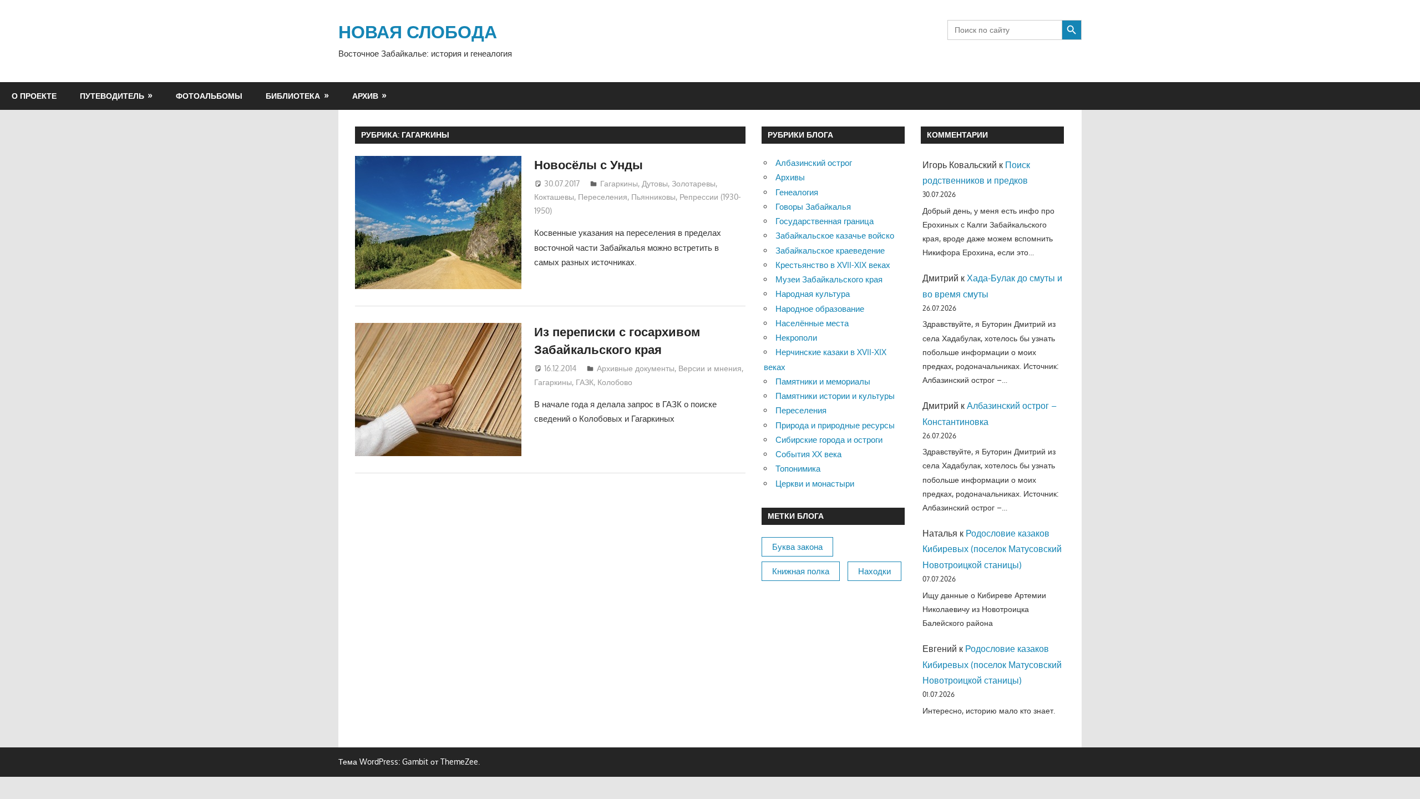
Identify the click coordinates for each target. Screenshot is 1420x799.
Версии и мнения (710, 368)
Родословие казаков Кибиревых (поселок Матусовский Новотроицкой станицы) (992, 549)
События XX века (808, 454)
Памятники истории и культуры (835, 396)
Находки (874, 571)
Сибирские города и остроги (829, 439)
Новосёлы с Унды (588, 164)
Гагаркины (619, 183)
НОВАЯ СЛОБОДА (417, 31)
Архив (365, 95)
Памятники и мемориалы (822, 381)
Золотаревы (694, 183)
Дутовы (655, 183)
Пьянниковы (653, 196)
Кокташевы (554, 196)
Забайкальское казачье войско (834, 235)
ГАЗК (585, 382)
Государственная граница (824, 221)
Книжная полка (800, 571)
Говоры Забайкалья (813, 206)
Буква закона (797, 547)
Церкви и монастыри (814, 483)
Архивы (790, 177)
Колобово (614, 382)
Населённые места (812, 323)
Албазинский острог (813, 163)
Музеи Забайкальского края (829, 279)
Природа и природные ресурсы (835, 425)
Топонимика (797, 468)
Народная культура (812, 294)
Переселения (602, 196)
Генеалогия (796, 192)
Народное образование (819, 309)
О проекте (34, 95)
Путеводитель (112, 95)
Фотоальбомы (209, 95)
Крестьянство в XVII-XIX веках (832, 265)
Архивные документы (635, 368)
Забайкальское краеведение (830, 250)
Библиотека (293, 95)
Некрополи (796, 337)
